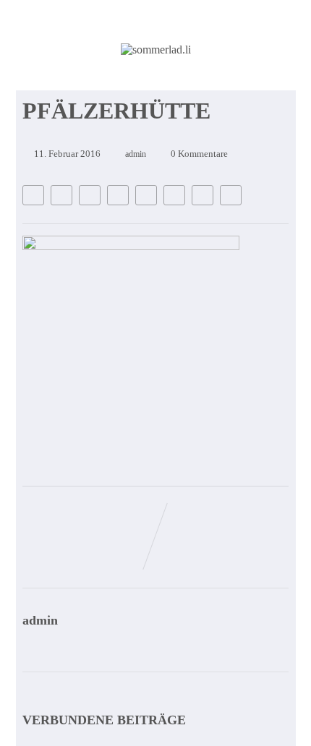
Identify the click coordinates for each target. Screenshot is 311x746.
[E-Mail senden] (202, 195)
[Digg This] (174, 195)
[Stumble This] (146, 195)
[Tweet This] (61, 195)
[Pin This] (90, 195)
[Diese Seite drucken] (231, 195)
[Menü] (255, 86)
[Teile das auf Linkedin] (118, 195)
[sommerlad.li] (156, 49)
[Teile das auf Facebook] (33, 195)
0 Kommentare (199, 153)
